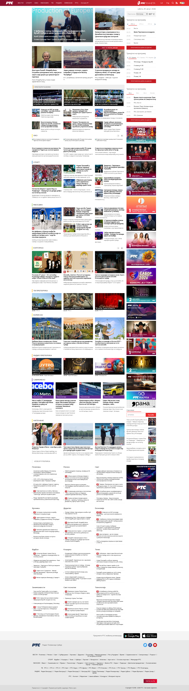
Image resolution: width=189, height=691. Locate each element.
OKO (36, 3)
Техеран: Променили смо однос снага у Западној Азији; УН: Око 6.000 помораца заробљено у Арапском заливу (82, 124)
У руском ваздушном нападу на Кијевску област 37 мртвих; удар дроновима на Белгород (107, 72)
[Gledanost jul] (141, 257)
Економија (99, 508)
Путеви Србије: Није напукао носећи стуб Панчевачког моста (78, 513)
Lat (161, 3)
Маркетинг (83, 676)
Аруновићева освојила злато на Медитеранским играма (113, 179)
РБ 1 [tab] (130, 93)
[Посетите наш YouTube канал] (155, 645)
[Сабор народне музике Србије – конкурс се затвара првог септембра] (99, 236)
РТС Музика (132, 668)
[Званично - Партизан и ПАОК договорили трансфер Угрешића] (99, 169)
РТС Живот (92, 668)
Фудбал (35, 549)
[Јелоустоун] (141, 329)
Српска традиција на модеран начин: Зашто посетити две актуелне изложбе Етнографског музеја (109, 276)
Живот (44, 663)
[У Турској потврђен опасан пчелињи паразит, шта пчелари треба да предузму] (99, 223)
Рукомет (86, 659)
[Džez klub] (141, 294)
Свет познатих (69, 587)
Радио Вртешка (137, 671)
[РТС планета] (146, 3)
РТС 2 (52, 668)
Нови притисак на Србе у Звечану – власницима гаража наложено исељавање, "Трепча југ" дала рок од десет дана (46, 492)
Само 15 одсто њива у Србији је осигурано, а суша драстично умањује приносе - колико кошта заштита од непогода (108, 528)
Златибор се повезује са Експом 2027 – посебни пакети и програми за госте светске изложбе (108, 343)
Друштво (67, 508)
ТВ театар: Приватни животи (105, 308)
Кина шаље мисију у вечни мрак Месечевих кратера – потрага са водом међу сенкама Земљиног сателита (66, 404)
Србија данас (63, 655)
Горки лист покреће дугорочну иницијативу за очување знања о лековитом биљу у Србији (78, 343)
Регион (66, 467)
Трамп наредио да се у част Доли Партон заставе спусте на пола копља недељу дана (76, 603)
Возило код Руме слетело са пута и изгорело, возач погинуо (44, 537)
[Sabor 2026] (141, 276)
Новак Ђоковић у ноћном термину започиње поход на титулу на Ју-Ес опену (83, 169)
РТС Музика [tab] (149, 57)
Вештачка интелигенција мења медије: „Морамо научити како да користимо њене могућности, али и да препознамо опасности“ (109, 602)
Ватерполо (94, 659)
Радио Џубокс (125, 671)
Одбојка (78, 659)
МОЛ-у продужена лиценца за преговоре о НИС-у (109, 542)
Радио (59, 3)
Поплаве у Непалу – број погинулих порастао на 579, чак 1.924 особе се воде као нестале (109, 499)
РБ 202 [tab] (152, 93)
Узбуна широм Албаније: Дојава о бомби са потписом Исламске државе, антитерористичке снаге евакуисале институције (77, 478)
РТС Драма (83, 668)
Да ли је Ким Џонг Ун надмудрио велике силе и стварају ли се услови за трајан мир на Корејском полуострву (109, 448)
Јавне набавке (94, 676)
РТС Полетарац (143, 668)
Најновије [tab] (130, 410)
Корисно (38, 315)
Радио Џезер (149, 671)
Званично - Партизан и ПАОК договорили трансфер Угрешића (114, 167)
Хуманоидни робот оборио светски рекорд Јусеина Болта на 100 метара (89, 402)
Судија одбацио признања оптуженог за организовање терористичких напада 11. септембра (113, 124)
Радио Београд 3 (74, 671)
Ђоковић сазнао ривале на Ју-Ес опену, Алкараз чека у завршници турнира (108, 573)
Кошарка (67, 549)
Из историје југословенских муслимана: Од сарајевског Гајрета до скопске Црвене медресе (46, 149)
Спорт (29, 3)
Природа (123, 663)
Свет (97, 467)
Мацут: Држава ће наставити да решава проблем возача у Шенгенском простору (46, 498)
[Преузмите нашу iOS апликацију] (149, 635)
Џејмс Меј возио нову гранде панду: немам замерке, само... (111, 402)
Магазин (45, 3)
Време (122, 655)
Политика (36, 467)
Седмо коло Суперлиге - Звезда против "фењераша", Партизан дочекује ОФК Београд (45, 572)
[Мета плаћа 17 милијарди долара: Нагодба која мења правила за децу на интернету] (43, 390)
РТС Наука (73, 668)
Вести (20, 3)
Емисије (68, 3)
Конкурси (103, 676)
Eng (167, 3)
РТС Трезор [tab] (141, 57)
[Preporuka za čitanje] (141, 382)
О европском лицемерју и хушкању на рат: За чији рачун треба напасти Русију (109, 149)
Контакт (75, 676)
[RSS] (177, 3)
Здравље (100, 663)
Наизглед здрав (97, 664)
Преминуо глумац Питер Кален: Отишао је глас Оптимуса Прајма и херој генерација (77, 592)
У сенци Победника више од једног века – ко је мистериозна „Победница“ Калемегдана (45, 608)
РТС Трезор (122, 668)
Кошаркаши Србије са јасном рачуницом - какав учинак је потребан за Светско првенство (46, 102)
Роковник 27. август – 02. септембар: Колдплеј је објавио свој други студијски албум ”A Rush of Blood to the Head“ (45, 276)
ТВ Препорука (40, 290)
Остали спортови (123, 659)
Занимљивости (38, 587)
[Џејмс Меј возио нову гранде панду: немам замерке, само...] (114, 390)
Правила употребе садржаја (58, 688)
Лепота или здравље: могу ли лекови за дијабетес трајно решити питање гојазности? (45, 370)
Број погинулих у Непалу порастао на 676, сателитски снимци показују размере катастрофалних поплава (50, 124)
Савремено (39, 380)
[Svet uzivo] (141, 222)
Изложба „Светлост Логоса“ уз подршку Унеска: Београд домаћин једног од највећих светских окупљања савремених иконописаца (77, 277)
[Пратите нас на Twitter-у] (145, 645)
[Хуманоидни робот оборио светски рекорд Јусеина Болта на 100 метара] (90, 390)
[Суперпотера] (141, 152)
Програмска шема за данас (141, 47)
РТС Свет (65, 668)
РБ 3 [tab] (145, 93)
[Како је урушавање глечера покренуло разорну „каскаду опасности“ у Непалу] (99, 211)
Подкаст (153, 655)
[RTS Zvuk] (141, 311)
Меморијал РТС (136, 659)
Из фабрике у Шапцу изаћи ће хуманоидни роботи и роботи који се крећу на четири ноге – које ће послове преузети (46, 234)
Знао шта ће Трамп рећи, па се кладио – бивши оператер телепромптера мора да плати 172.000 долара (84, 212)
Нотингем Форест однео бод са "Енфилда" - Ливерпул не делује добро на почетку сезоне (47, 191)
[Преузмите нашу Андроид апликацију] (132, 635)
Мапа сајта (150, 681)
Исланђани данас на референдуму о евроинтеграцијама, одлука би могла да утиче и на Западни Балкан (114, 112)
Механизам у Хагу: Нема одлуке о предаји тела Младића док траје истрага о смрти (82, 112)
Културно (38, 248)
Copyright (44, 688)
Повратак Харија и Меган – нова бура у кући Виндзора (46, 448)
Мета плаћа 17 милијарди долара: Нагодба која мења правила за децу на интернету (42, 403)
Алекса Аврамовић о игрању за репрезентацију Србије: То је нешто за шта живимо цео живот (78, 578)
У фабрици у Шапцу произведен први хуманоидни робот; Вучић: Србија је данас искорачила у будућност (59, 32)
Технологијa (100, 587)
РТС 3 (58, 668)
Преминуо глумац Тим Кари (73, 598)
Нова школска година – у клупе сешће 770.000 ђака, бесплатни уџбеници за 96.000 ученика (78, 532)
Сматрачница (143, 655)
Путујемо (80, 663)
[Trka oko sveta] (141, 134)
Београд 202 (86, 671)
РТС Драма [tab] (132, 57)
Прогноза (131, 14)
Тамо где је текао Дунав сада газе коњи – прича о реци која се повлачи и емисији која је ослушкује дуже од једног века (78, 448)
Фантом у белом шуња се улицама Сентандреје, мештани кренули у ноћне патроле (77, 486)
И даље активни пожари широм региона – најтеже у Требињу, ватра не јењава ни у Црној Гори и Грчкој (77, 499)
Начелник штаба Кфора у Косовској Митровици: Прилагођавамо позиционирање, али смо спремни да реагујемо (45, 473)
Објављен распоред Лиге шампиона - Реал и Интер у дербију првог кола (84, 182)
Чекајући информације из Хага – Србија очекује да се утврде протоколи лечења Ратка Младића (77, 539)
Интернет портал (114, 676)
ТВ (52, 3)
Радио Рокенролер (112, 671)
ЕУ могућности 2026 (94, 656)
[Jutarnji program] (141, 204)
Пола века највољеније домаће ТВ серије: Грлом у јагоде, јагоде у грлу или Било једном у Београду (77, 149)
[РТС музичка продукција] (141, 473)
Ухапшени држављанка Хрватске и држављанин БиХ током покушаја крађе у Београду (46, 531)
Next (155, 24)
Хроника (36, 508)
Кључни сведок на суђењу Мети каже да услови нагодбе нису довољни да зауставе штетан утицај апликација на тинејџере (109, 609)
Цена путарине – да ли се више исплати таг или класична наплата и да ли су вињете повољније (108, 102)
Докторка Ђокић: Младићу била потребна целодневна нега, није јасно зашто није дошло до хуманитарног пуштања (47, 73)
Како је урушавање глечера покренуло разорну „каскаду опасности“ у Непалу (114, 209)
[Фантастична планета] (141, 187)
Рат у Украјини (113, 655)
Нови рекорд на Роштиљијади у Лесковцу (46, 603)
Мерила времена (100, 655)
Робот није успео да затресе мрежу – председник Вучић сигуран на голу (84, 226)
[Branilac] (141, 169)
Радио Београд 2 (60, 671)
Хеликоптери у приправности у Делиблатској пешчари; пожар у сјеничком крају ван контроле (107, 34)
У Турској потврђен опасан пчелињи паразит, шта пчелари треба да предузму (114, 222)
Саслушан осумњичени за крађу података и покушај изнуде (44, 513)
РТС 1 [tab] (133, 24)
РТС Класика (102, 668)
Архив (94, 673)
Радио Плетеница (98, 671)
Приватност (36, 688)
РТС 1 (46, 668)
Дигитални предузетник (136, 663)
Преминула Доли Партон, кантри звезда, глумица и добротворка (76, 609)
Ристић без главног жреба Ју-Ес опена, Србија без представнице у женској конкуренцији (109, 567)
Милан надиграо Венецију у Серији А (47, 577)
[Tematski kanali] (141, 399)
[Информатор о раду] (141, 491)
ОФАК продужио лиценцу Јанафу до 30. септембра (77, 471)
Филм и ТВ (108, 663)
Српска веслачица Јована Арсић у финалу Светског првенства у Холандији (113, 191)
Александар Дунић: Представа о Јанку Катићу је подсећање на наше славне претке (76, 615)
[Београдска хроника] (141, 240)
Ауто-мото (111, 659)
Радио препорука (42, 355)
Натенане (38, 420)
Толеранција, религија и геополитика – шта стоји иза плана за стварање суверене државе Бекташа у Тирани (78, 492)
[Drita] (141, 364)
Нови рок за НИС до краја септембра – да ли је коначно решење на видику (50, 111)
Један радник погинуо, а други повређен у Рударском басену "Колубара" (75, 72)
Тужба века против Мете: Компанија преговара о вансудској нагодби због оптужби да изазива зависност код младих (109, 623)
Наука (116, 663)
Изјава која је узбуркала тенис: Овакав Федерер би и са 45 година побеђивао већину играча (108, 579)
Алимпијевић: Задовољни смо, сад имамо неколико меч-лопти (78, 561)
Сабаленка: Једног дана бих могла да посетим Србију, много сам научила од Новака (109, 555)
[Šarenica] (141, 346)
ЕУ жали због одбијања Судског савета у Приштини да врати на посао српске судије (46, 485)
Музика (62, 663)
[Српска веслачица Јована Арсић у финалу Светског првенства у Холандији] (99, 193)
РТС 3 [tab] (150, 24)
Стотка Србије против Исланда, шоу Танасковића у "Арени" (76, 572)
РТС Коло (112, 668)
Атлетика (103, 659)
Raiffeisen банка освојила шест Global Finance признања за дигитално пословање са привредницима (46, 343)
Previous (127, 24)
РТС (76, 3)
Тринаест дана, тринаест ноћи (74, 307)
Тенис (97, 549)
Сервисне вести (131, 655)
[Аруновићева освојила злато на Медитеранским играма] (99, 181)
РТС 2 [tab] (141, 24)
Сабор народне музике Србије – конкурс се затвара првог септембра (114, 234)
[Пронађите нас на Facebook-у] (150, 645)
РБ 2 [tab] (137, 93)
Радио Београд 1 (47, 671)
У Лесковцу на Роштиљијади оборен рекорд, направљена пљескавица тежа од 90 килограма (46, 615)
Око (35, 135)
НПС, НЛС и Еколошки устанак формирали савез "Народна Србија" (44, 480)
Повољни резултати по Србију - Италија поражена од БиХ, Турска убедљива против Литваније (77, 566)
